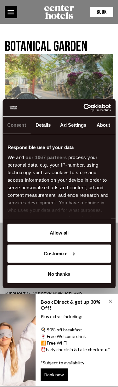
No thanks (59, 274)
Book (102, 12)
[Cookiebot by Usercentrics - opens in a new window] (84, 107)
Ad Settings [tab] (73, 125)
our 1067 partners (46, 157)
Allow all (59, 232)
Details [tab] (43, 125)
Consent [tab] (16, 125)
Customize (55, 253)
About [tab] (103, 125)
